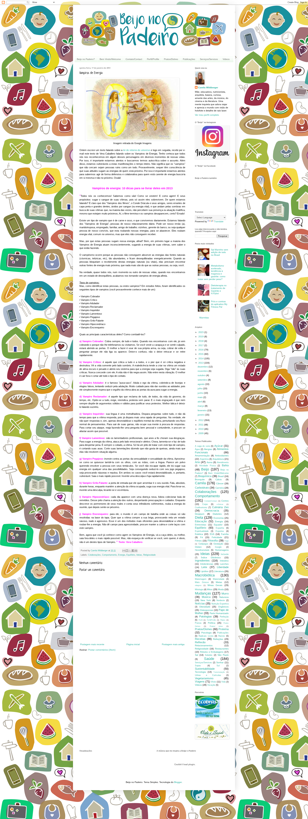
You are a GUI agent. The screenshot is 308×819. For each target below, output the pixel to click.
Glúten (198, 547)
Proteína (223, 629)
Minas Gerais (215, 585)
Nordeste (220, 600)
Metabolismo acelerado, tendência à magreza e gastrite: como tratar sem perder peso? (212, 272)
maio (200, 397)
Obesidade (204, 606)
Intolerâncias (206, 564)
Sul (218, 666)
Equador (218, 524)
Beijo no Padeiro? (86, 59)
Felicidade (217, 537)
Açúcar (218, 445)
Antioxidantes (222, 455)
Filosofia (213, 540)
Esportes (220, 531)
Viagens (200, 681)
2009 (201, 433)
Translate (218, 221)
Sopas (198, 666)
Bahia (225, 465)
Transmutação (219, 672)
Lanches (224, 564)
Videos (226, 59)
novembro (203, 371)
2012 (201, 420)
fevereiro (202, 410)
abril (200, 401)
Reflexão (200, 642)
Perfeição (224, 617)
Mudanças (203, 593)
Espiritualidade (202, 531)
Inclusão (225, 554)
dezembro (203, 366)
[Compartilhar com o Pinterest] (136, 550)
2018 (201, 341)
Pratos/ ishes (216, 626)
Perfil (200, 620)
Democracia (212, 510)
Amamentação (202, 455)
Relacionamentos (204, 645)
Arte (197, 462)
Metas (219, 582)
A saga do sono (202, 446)
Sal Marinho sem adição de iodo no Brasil (219, 252)
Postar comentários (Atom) (102, 650)
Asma (209, 462)
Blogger (178, 782)
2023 (201, 332)
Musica (206, 597)
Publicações (189, 59)
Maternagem (200, 579)
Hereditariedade (202, 550)
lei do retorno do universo (136, 150)
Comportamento (109, 555)
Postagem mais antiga (173, 644)
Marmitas (204, 317)
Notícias (200, 603)
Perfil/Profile (153, 59)
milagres (198, 585)
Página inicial (133, 644)
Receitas (200, 638)
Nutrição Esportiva (220, 604)
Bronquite (200, 479)
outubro (202, 375)
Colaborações (94, 555)
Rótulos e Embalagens (212, 652)
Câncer (220, 483)
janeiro (201, 414)
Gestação (218, 543)
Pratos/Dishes (171, 59)
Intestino (224, 560)
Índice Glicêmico (211, 557)
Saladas (208, 655)
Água (197, 449)
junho (201, 393)
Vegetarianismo (204, 678)
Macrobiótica (205, 575)
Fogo (227, 541)
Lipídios (204, 571)
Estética (199, 534)
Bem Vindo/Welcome (110, 59)
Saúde (209, 659)
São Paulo (223, 655)
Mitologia (199, 589)
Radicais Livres (206, 636)
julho (200, 388)
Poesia (198, 623)
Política (211, 623)
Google (218, 547)
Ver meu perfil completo (207, 115)
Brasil (221, 476)
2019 (201, 336)
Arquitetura (218, 459)
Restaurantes (222, 648)
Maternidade (218, 579)
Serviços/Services (209, 59)
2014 (201, 358)
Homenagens (222, 550)
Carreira (219, 487)
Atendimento (223, 462)
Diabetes (217, 514)
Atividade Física (207, 466)
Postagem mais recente (92, 644)
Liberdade (223, 567)
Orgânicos (223, 606)
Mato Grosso (202, 582)
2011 (201, 424)
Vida (223, 682)
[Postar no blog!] (126, 550)
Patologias (205, 616)
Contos (225, 500)
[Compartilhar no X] (130, 550)
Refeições (218, 639)
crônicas (220, 504)
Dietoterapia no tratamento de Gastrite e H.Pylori (219, 289)
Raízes (221, 636)
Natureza (224, 597)
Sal (196, 655)
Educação (201, 521)
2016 (201, 349)
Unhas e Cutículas (208, 675)
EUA (212, 534)
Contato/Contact (134, 59)
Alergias (208, 449)
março (201, 406)
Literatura (219, 571)
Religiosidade (149, 555)
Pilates (222, 620)
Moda (221, 589)
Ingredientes (202, 560)
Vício (213, 681)
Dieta (199, 518)
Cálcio (218, 479)
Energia (121, 555)
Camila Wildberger (208, 87)
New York (206, 600)
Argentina (204, 459)
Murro (225, 593)
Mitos (209, 589)
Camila (200, 483)
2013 (201, 363)
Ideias (139, 555)
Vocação (211, 685)
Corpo (205, 504)
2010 (201, 429)
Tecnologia (200, 672)
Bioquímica (204, 476)
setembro (203, 379)
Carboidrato (202, 487)
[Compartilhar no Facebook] (133, 550)
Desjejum (199, 514)
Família (225, 534)
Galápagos (203, 544)
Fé (201, 537)
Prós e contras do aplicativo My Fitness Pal (219, 304)
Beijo (205, 469)
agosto (201, 384)
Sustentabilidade (205, 668)
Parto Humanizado (219, 613)
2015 (201, 354)
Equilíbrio (130, 555)
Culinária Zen (220, 507)
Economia (219, 518)
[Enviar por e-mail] (123, 550)
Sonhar (220, 662)
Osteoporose (206, 610)
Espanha (220, 528)
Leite (204, 567)
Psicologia (206, 632)
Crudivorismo (201, 507)
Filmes (198, 540)
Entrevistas (200, 524)
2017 (201, 345)
